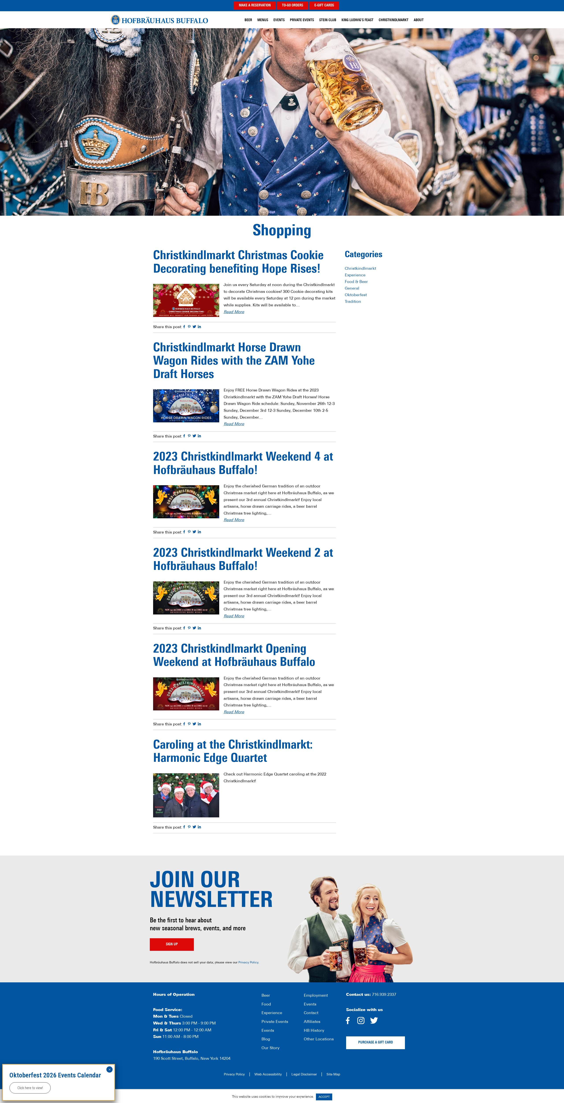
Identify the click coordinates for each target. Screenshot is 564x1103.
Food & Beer (356, 282)
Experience (355, 275)
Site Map (333, 1074)
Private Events (275, 1022)
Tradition (353, 302)
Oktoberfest (356, 295)
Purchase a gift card (375, 1042)
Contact (311, 1013)
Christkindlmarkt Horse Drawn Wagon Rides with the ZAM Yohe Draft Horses (234, 361)
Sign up (172, 944)
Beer (266, 996)
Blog (266, 1039)
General (352, 289)
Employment (316, 996)
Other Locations (319, 1039)
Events (268, 1031)
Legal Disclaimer (304, 1074)
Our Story (271, 1048)
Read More (234, 312)
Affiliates (312, 1022)
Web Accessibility (268, 1074)
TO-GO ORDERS (292, 5)
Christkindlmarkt (360, 269)
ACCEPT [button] (324, 1097)
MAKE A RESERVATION (255, 5)
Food (266, 1005)
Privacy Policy (248, 962)
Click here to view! (30, 1088)
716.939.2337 (384, 995)
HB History (314, 1031)
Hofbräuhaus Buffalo (159, 20)
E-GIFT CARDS (324, 5)
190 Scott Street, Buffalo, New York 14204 (191, 1059)
